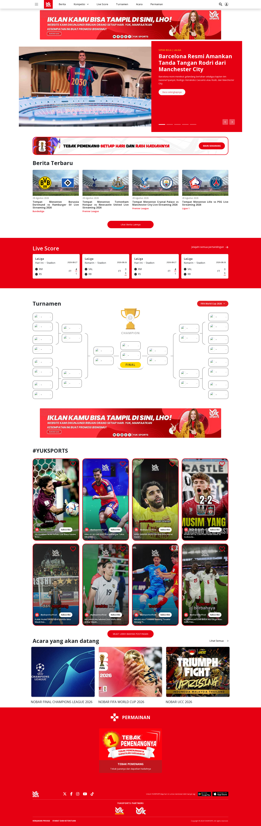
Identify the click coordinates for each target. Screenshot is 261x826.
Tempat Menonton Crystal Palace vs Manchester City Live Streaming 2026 (155, 203)
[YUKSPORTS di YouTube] (85, 794)
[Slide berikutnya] (232, 122)
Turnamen (122, 4)
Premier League (90, 211)
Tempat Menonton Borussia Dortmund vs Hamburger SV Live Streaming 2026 (56, 204)
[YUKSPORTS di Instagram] (77, 794)
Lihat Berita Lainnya (130, 224)
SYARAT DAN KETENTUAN (64, 821)
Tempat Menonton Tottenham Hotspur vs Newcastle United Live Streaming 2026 (105, 204)
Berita (62, 4)
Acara (139, 4)
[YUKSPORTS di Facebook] (71, 794)
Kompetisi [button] (80, 4)
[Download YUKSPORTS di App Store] (220, 794)
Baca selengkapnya (172, 92)
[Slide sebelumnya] (225, 122)
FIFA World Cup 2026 (211, 303)
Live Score (102, 4)
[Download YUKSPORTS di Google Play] (204, 794)
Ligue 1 (186, 208)
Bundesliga (38, 211)
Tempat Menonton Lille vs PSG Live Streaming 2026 (205, 203)
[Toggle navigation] (36, 4)
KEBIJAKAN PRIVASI (41, 821)
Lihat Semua (216, 640)
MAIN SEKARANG (212, 145)
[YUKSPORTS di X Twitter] (65, 794)
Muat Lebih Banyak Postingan (130, 633)
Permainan (156, 4)
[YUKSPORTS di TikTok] (92, 794)
